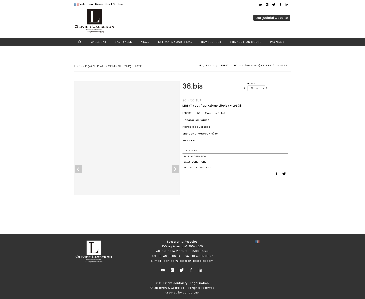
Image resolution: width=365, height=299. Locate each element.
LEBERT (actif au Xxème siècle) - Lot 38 (245, 65)
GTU (159, 283)
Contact (118, 4)
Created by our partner (182, 292)
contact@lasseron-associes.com (188, 261)
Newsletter (102, 4)
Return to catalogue (198, 167)
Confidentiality (176, 283)
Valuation (86, 4)
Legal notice (199, 283)
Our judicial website (272, 18)
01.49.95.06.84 (170, 256)
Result (210, 65)
